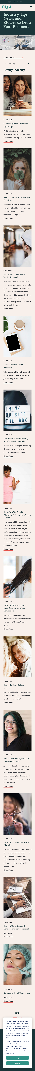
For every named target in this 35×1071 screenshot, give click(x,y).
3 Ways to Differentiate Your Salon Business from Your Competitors (15, 608)
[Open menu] (31, 7)
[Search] (29, 63)
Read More (8, 141)
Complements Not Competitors (17, 993)
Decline (17, 1063)
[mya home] (6, 7)
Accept (17, 1058)
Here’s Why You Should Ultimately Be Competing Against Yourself (17, 515)
